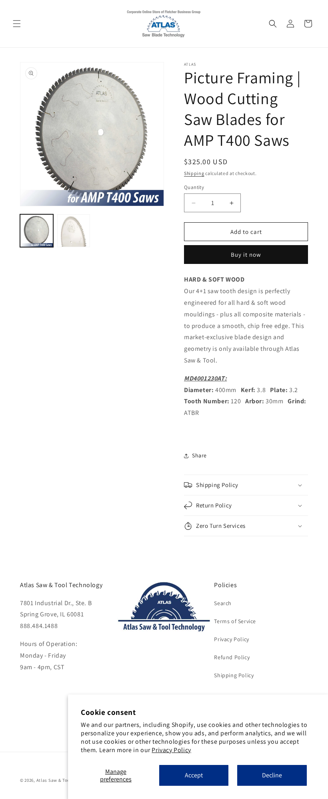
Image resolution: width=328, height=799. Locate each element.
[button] (17, 23)
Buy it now (246, 254)
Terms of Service (235, 621)
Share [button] (199, 455)
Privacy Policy (171, 750)
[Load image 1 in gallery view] (36, 231)
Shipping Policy (234, 675)
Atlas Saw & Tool (54, 780)
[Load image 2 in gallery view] (73, 231)
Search (223, 603)
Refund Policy (232, 657)
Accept (194, 775)
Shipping (194, 173)
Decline (272, 775)
